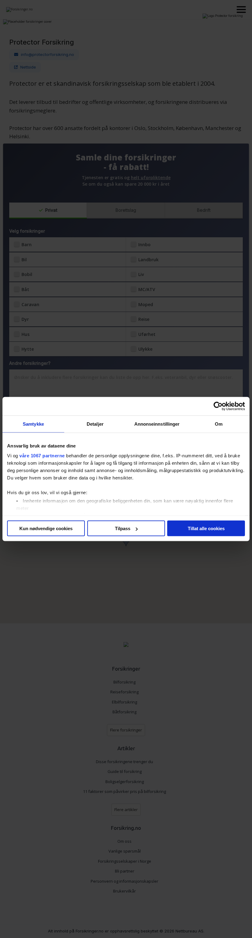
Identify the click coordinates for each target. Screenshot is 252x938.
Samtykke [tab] (33, 424)
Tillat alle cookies (206, 528)
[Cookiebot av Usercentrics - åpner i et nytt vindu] (218, 406)
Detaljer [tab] (95, 424)
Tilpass (122, 528)
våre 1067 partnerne (42, 455)
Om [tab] (218, 424)
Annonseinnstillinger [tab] (157, 424)
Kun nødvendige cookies (46, 528)
